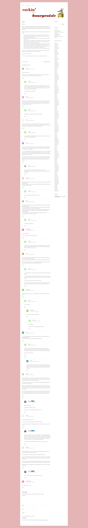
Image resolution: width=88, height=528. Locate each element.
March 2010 (56, 163)
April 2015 (56, 97)
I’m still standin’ (57, 35)
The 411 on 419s (25, 61)
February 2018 (56, 62)
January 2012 (56, 139)
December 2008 (57, 179)
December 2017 (57, 63)
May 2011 (56, 148)
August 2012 (56, 131)
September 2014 (57, 104)
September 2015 (57, 92)
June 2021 (56, 46)
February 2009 (56, 177)
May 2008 (56, 187)
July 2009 (56, 172)
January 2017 (56, 74)
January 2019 (56, 58)
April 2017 (56, 72)
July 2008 (56, 185)
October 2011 (56, 142)
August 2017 (56, 68)
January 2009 (56, 178)
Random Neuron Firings (34, 55)
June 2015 (56, 95)
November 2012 (57, 128)
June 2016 (56, 82)
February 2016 (56, 86)
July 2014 (56, 106)
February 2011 (56, 151)
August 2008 (56, 184)
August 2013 (56, 118)
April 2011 (56, 149)
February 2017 (56, 73)
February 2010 (56, 164)
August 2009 (56, 171)
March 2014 (56, 110)
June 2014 (56, 107)
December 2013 (57, 114)
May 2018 (56, 61)
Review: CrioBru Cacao (58, 34)
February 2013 (56, 125)
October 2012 (56, 129)
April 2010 (56, 162)
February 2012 (56, 138)
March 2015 (56, 98)
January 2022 (56, 45)
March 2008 (56, 189)
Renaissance (56, 33)
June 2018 (56, 60)
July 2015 (56, 94)
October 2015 (56, 91)
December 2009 (57, 166)
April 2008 (56, 188)
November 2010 (57, 154)
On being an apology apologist (59, 36)
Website (23, 512)
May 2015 (56, 96)
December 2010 (57, 153)
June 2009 (56, 173)
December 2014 (57, 102)
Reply (25, 93)
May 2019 (56, 57)
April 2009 (56, 175)
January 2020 (56, 52)
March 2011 (56, 150)
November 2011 (57, 141)
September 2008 (57, 183)
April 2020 (56, 50)
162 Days (56, 37)
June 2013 (56, 120)
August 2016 (56, 80)
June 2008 (56, 186)
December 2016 (57, 75)
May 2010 (56, 161)
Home (23, 5)
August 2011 (56, 144)
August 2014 (56, 105)
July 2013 (56, 119)
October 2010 (56, 155)
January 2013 (56, 126)
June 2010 (56, 160)
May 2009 (56, 174)
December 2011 (57, 140)
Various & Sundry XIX (47, 61)
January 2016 (56, 87)
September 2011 (57, 143)
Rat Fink (46, 55)
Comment (24, 495)
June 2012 (56, 133)
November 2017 (57, 64)
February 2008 (56, 190)
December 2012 (57, 127)
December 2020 (57, 47)
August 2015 (56, 93)
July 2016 (56, 81)
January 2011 (56, 152)
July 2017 (56, 69)
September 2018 (57, 59)
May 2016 (56, 83)
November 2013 (57, 115)
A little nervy (56, 29)
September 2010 (57, 156)
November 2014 (57, 103)
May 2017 (56, 71)
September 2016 (57, 79)
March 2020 (56, 51)
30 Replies (23, 24)
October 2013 (56, 116)
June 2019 (56, 56)
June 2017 (56, 70)
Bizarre (30, 55)
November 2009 (57, 167)
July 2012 (56, 132)
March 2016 (56, 85)
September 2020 (57, 48)
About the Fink (28, 5)
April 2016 (56, 84)
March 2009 (56, 176)
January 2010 (56, 165)
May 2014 (56, 108)
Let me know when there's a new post (29, 516)
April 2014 (56, 109)
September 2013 (57, 117)
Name (23, 505)
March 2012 (56, 137)
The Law (33, 5)
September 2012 (57, 130)
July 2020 (56, 49)
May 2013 (56, 121)
